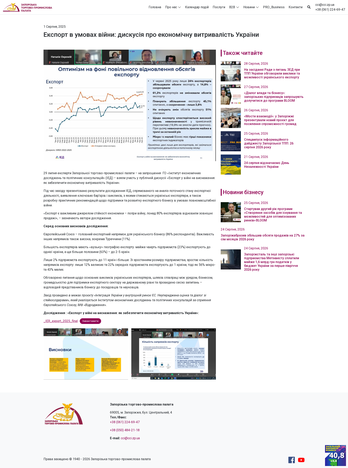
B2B (232, 7)
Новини (249, 7)
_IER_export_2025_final (61, 321)
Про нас (171, 7)
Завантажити (90, 321)
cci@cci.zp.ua (324, 5)
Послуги (219, 7)
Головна (155, 7)
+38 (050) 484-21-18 (125, 430)
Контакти (295, 7)
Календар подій (197, 7)
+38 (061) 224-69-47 (330, 9)
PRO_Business (274, 7)
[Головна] (29, 7)
